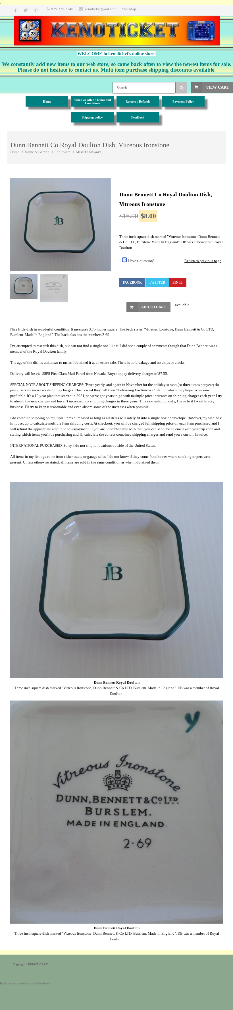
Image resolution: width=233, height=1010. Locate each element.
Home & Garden (37, 152)
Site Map (129, 9)
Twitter (157, 282)
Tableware (62, 152)
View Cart (217, 87)
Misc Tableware (88, 152)
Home (14, 152)
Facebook (132, 282)
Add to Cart (153, 307)
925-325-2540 (62, 9)
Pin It (177, 282)
